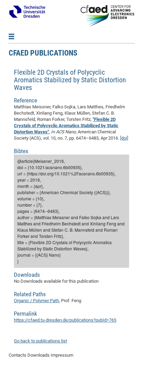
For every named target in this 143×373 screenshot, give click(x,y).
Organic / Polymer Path (36, 300)
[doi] (124, 138)
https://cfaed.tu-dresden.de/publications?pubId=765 (65, 320)
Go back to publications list (40, 340)
